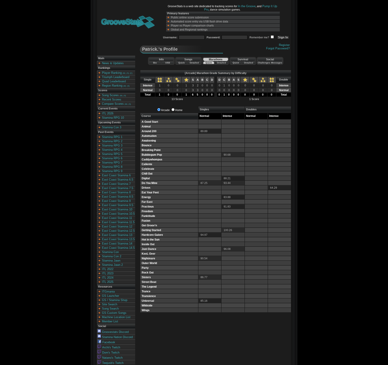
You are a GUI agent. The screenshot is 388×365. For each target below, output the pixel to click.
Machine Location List (116, 317)
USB (167, 62)
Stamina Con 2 (111, 256)
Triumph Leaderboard (115, 77)
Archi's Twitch (111, 347)
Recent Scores (111, 99)
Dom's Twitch (110, 352)
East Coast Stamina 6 (116, 175)
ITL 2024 (107, 277)
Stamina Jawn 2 (112, 265)
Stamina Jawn (111, 260)
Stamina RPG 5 (112, 154)
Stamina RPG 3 (112, 145)
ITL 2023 (107, 273)
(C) (131, 73)
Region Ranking (112, 85)
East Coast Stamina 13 (117, 235)
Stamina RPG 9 (112, 171)
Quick (181, 62)
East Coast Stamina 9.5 (117, 205)
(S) (127, 73)
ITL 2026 (107, 113)
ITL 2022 (107, 269)
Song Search (110, 308)
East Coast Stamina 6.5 (117, 179)
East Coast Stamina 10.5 (118, 213)
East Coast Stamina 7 (116, 184)
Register (284, 45)
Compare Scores (113, 103)
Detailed (194, 62)
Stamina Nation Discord (117, 337)
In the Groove (247, 6)
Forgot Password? (278, 48)
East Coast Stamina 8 (116, 192)
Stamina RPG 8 (112, 166)
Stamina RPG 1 (112, 137)
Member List (110, 321)
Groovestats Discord (115, 332)
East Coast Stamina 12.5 (118, 230)
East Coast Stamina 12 (117, 226)
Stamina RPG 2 (112, 141)
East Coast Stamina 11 (117, 218)
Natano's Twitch (112, 357)
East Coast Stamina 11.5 (118, 222)
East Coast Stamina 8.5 (117, 196)
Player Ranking (112, 72)
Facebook (108, 342)
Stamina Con (110, 252)
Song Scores (110, 95)
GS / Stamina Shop (114, 300)
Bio (155, 62)
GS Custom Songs (114, 313)
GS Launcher (110, 295)
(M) (124, 73)
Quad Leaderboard (114, 81)
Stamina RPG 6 (112, 158)
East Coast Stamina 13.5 (118, 239)
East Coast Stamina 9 (116, 201)
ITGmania (108, 291)
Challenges (264, 62)
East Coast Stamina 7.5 (117, 188)
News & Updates (113, 63)
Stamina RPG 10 (113, 117)
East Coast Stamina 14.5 (118, 247)
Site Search (109, 304)
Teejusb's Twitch (112, 363)
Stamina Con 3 (111, 127)
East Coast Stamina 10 (117, 209)
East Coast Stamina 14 (117, 243)
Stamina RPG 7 (112, 162)
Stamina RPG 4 (112, 149)
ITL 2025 (107, 282)
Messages (276, 62)
